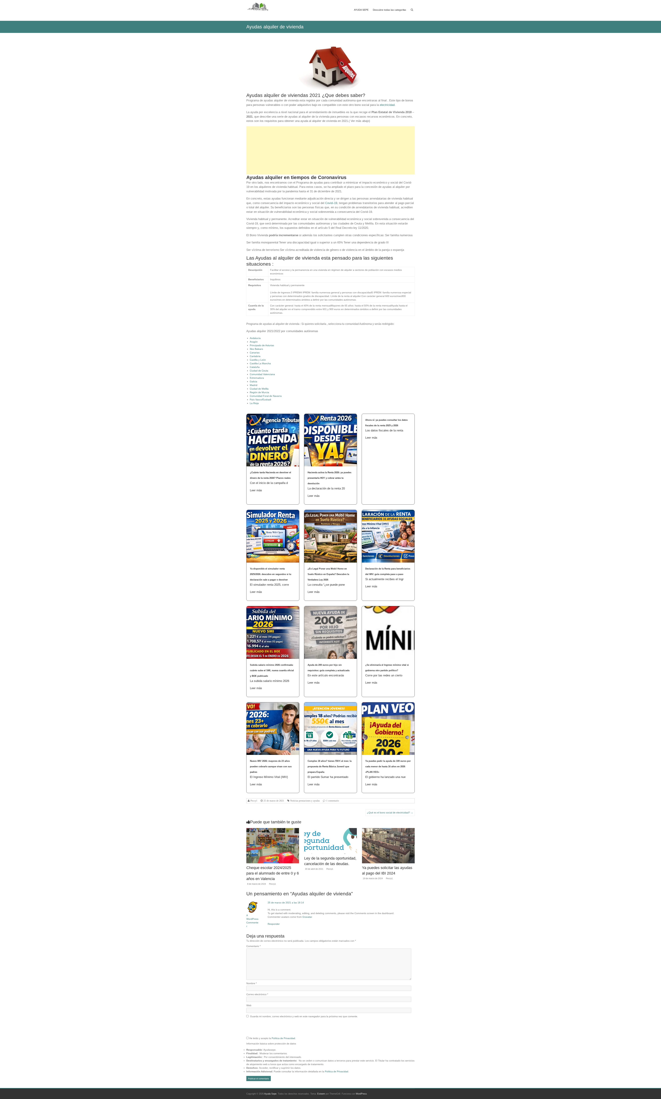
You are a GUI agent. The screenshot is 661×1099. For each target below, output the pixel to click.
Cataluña (255, 367)
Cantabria (255, 356)
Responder (274, 924)
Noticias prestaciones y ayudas (305, 800)
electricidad (387, 105)
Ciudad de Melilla (259, 388)
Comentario (253, 946)
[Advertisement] (330, 150)
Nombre (251, 983)
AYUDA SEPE (361, 9)
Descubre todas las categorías (389, 9)
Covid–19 (331, 203)
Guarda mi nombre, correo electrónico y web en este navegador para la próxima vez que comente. (304, 1016)
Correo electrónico (257, 994)
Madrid (253, 385)
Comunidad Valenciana (262, 374)
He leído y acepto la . (272, 1038)
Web (248, 1005)
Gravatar (307, 916)
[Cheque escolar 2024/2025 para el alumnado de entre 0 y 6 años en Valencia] (272, 829)
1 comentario (332, 800)
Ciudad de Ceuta (259, 370)
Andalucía (255, 338)
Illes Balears (256, 349)
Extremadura (257, 377)
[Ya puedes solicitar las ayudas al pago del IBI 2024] (388, 829)
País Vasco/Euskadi (260, 399)
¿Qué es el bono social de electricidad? (390, 812)
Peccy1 (253, 800)
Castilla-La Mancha (260, 363)
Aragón (254, 341)
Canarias (255, 352)
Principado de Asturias (262, 345)
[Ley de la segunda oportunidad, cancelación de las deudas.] (330, 829)
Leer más (256, 490)
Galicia (253, 381)
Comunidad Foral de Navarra (266, 396)
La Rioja (254, 403)
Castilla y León (258, 359)
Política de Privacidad (283, 1038)
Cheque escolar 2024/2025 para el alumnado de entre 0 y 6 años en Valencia (272, 873)
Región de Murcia (259, 392)
